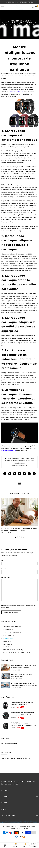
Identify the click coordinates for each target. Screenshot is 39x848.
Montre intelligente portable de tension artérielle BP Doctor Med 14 (22, 703)
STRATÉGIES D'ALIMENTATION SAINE (16, 652)
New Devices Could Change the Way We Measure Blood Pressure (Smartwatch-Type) (24, 684)
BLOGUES (16, 27)
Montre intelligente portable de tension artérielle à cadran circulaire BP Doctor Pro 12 (24, 724)
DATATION (7, 647)
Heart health (8, 460)
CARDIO (7, 641)
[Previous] (3, 518)
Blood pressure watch (13, 458)
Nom (3, 560)
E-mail (3, 569)
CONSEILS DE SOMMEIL (12, 632)
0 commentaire (24, 27)
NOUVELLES (8, 635)
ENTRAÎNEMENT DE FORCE (13, 650)
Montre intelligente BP (16, 92)
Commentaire (5, 577)
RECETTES (7, 644)
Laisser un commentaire (19, 465)
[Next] (36, 518)
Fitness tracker (29, 458)
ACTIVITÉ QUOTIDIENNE (12, 627)
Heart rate (16, 460)
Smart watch (21, 463)
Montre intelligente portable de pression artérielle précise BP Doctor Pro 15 (22, 714)
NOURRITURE (8, 629)
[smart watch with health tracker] (19, 432)
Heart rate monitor (24, 460)
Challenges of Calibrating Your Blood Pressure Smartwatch (21, 675)
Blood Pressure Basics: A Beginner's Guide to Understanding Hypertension (23, 666)
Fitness (22, 458)
